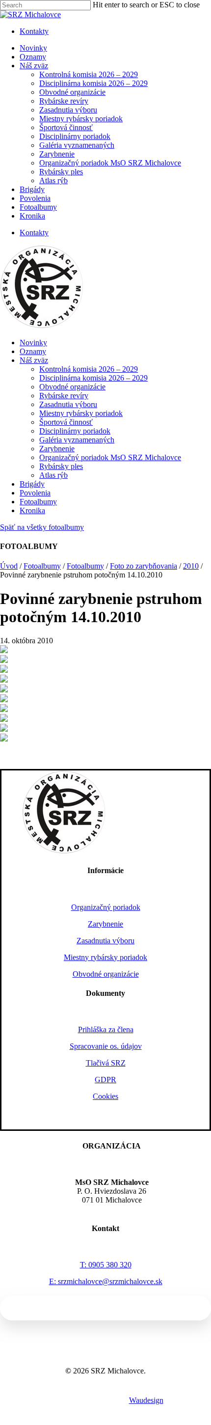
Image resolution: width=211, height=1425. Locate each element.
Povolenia (35, 493)
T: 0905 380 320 (106, 1265)
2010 (191, 566)
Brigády (32, 484)
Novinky (33, 342)
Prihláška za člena (105, 1029)
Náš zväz (34, 360)
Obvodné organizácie (72, 387)
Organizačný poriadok (105, 907)
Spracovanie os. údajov (106, 1046)
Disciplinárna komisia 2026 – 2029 (93, 378)
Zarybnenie (57, 448)
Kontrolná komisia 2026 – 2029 (88, 369)
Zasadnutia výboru (68, 404)
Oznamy (33, 351)
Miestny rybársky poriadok (81, 413)
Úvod (9, 566)
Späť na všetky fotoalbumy (42, 527)
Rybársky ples (61, 466)
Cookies (105, 1096)
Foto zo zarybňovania (143, 566)
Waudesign (146, 1400)
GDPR (105, 1079)
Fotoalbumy (38, 501)
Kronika (32, 510)
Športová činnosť (66, 422)
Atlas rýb (53, 475)
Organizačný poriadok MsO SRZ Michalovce (110, 457)
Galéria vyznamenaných (76, 440)
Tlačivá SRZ (106, 1063)
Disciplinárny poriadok (74, 431)
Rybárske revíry (63, 395)
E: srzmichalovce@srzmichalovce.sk (105, 1281)
